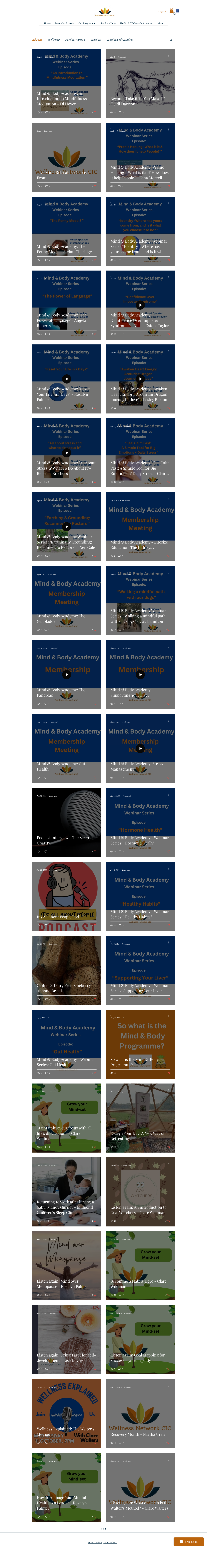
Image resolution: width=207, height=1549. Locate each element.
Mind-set (96, 39)
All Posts (37, 39)
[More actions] (96, 55)
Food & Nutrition (75, 39)
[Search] (174, 14)
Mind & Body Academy (120, 39)
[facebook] (177, 10)
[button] (171, 10)
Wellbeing (54, 39)
